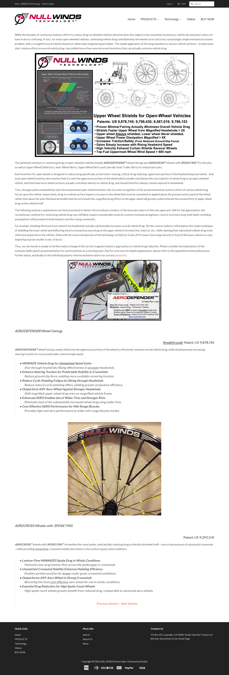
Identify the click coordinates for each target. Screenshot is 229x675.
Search (86, 634)
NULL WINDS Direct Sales (113, 661)
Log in (170, 3)
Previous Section (107, 603)
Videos (191, 19)
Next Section (129, 603)
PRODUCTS (149, 19)
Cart (183, 3)
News (85, 643)
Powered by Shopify (137, 661)
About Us (87, 639)
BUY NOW (207, 19)
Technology (172, 19)
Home (131, 19)
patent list (121, 255)
